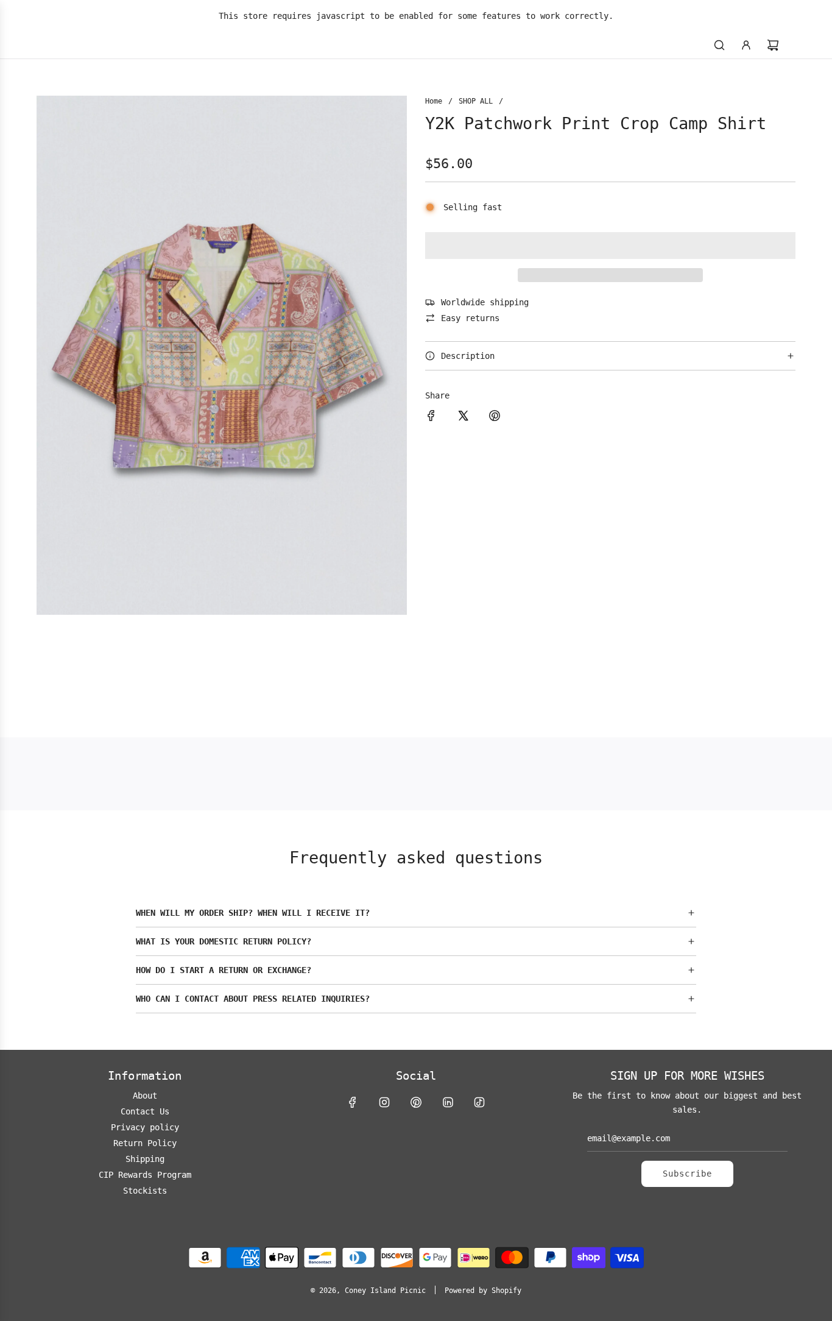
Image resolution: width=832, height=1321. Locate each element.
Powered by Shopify (483, 1290)
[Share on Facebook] (431, 417)
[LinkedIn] (447, 1102)
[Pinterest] (416, 1102)
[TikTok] (479, 1102)
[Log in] (746, 45)
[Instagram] (384, 1102)
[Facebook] (352, 1102)
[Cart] (773, 45)
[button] (610, 245)
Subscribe (687, 1173)
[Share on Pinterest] (494, 417)
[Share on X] (462, 417)
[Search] (719, 45)
